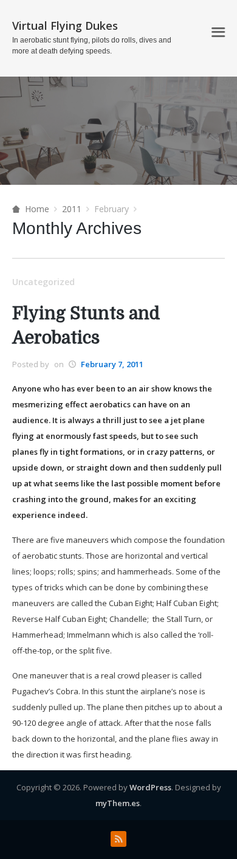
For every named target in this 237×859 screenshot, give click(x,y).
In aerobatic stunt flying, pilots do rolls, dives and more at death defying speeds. (91, 45)
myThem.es (117, 803)
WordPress (150, 787)
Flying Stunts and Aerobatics (86, 326)
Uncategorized (43, 282)
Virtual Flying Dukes (65, 25)
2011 (71, 209)
